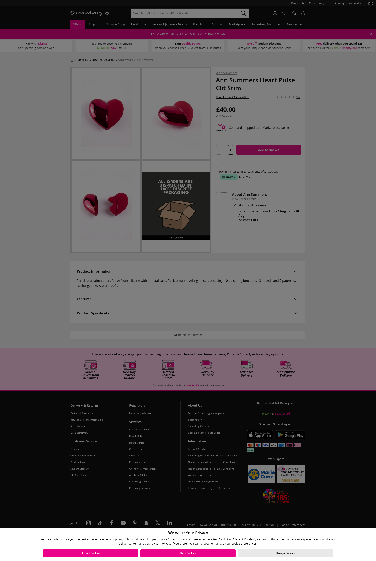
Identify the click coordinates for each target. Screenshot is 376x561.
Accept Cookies (91, 553)
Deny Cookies (188, 553)
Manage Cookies (285, 553)
